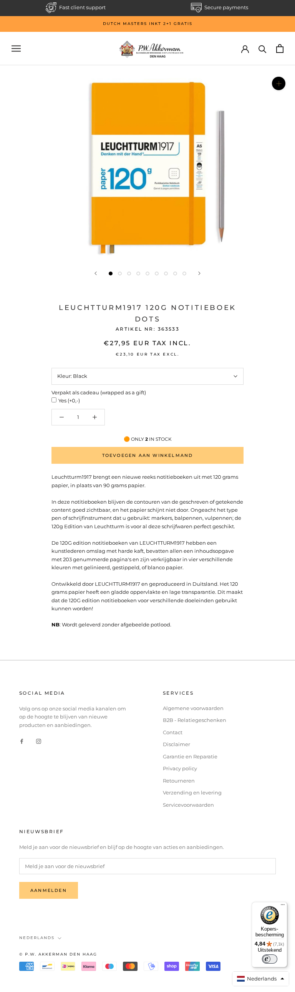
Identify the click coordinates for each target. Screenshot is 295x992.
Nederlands (37, 937)
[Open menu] (16, 48)
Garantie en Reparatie (190, 756)
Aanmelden (48, 890)
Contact (172, 732)
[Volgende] (199, 273)
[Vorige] (95, 273)
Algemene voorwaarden (193, 708)
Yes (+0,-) (69, 400)
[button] (260, 979)
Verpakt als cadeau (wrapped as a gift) (98, 392)
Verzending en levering (192, 792)
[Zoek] (263, 48)
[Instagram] (38, 741)
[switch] (269, 959)
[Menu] (282, 906)
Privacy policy (180, 768)
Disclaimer (176, 744)
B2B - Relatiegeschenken (194, 720)
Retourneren (179, 781)
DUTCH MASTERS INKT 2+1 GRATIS (147, 23)
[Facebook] (21, 741)
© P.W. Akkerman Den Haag (58, 954)
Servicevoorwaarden (188, 805)
